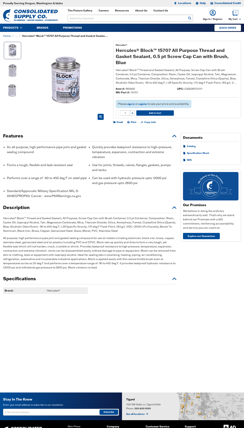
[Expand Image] (101, 117)
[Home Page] (30, 15)
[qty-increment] (132, 113)
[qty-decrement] (118, 113)
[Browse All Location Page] (183, 406)
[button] (212, 15)
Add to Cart (155, 113)
